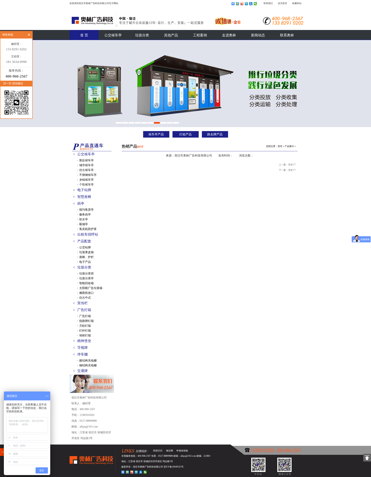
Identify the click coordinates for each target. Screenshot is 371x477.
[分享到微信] (255, 3)
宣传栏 (82, 303)
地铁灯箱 (85, 335)
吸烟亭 (83, 224)
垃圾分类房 (86, 273)
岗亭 (80, 203)
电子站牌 (84, 190)
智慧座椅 (84, 197)
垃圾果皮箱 (86, 252)
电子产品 (85, 261)
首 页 (84, 35)
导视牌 (82, 348)
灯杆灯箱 (85, 330)
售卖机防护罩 (88, 229)
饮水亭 (83, 219)
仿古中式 (85, 297)
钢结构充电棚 (88, 365)
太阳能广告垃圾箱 (90, 288)
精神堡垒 (84, 341)
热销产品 (132, 146)
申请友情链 (182, 450)
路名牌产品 (215, 134)
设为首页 (282, 3)
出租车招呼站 (87, 234)
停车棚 (82, 354)
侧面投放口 (86, 292)
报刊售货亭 (86, 209)
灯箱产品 (185, 134)
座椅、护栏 (86, 257)
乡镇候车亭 (86, 179)
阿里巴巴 (158, 450)
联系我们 (268, 3)
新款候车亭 (86, 160)
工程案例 (200, 35)
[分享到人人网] (251, 3)
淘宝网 (169, 450)
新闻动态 (258, 35)
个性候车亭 (86, 184)
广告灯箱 (84, 310)
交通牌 (82, 371)
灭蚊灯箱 (85, 325)
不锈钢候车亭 (88, 174)
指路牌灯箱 (86, 320)
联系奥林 (287, 35)
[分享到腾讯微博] (246, 3)
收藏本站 (296, 3)
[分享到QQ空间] (237, 3)
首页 (280, 146)
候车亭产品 (156, 134)
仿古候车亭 (86, 170)
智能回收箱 (86, 283)
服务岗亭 (85, 214)
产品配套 (84, 241)
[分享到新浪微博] (242, 3)
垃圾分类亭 (86, 278)
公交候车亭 (113, 35)
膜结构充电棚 (88, 360)
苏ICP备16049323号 (174, 466)
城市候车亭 (86, 165)
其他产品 (171, 35)
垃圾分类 (142, 35)
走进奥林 (229, 35)
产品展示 (289, 146)
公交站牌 (85, 247)
